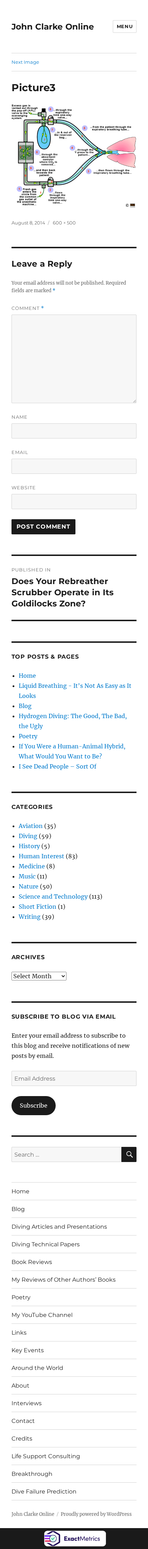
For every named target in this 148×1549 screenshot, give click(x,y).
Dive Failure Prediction (44, 1491)
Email (19, 452)
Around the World (37, 1368)
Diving (28, 836)
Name (19, 417)
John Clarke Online (52, 27)
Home (27, 675)
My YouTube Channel (42, 1315)
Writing (30, 916)
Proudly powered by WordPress (96, 1514)
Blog (25, 705)
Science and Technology (53, 896)
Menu (125, 26)
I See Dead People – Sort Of (57, 766)
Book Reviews (31, 1262)
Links (19, 1332)
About (20, 1385)
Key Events (27, 1350)
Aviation (31, 825)
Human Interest (41, 856)
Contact (23, 1420)
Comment (27, 308)
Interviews (26, 1403)
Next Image (25, 62)
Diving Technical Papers (45, 1244)
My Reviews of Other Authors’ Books (63, 1279)
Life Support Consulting (45, 1456)
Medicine (32, 866)
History (29, 846)
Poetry (28, 736)
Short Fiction (37, 906)
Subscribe (33, 1105)
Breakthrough (31, 1473)
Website (23, 487)
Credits (21, 1438)
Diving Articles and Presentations (59, 1226)
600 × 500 (64, 223)
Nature (28, 886)
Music (27, 876)
